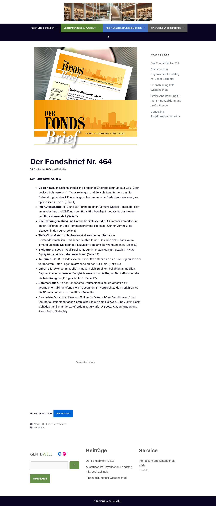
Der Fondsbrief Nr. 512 (165, 63)
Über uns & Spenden (42, 28)
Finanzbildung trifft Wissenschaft (106, 477)
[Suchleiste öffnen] (108, 36)
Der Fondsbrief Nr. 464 (41, 413)
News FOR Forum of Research (50, 424)
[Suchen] (74, 465)
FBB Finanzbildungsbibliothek (124, 28)
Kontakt (144, 470)
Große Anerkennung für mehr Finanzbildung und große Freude (166, 100)
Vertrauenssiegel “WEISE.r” (80, 28)
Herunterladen (63, 413)
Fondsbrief (39, 427)
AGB (142, 465)
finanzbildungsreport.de (166, 28)
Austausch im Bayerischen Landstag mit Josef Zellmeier (165, 74)
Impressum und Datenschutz (157, 460)
